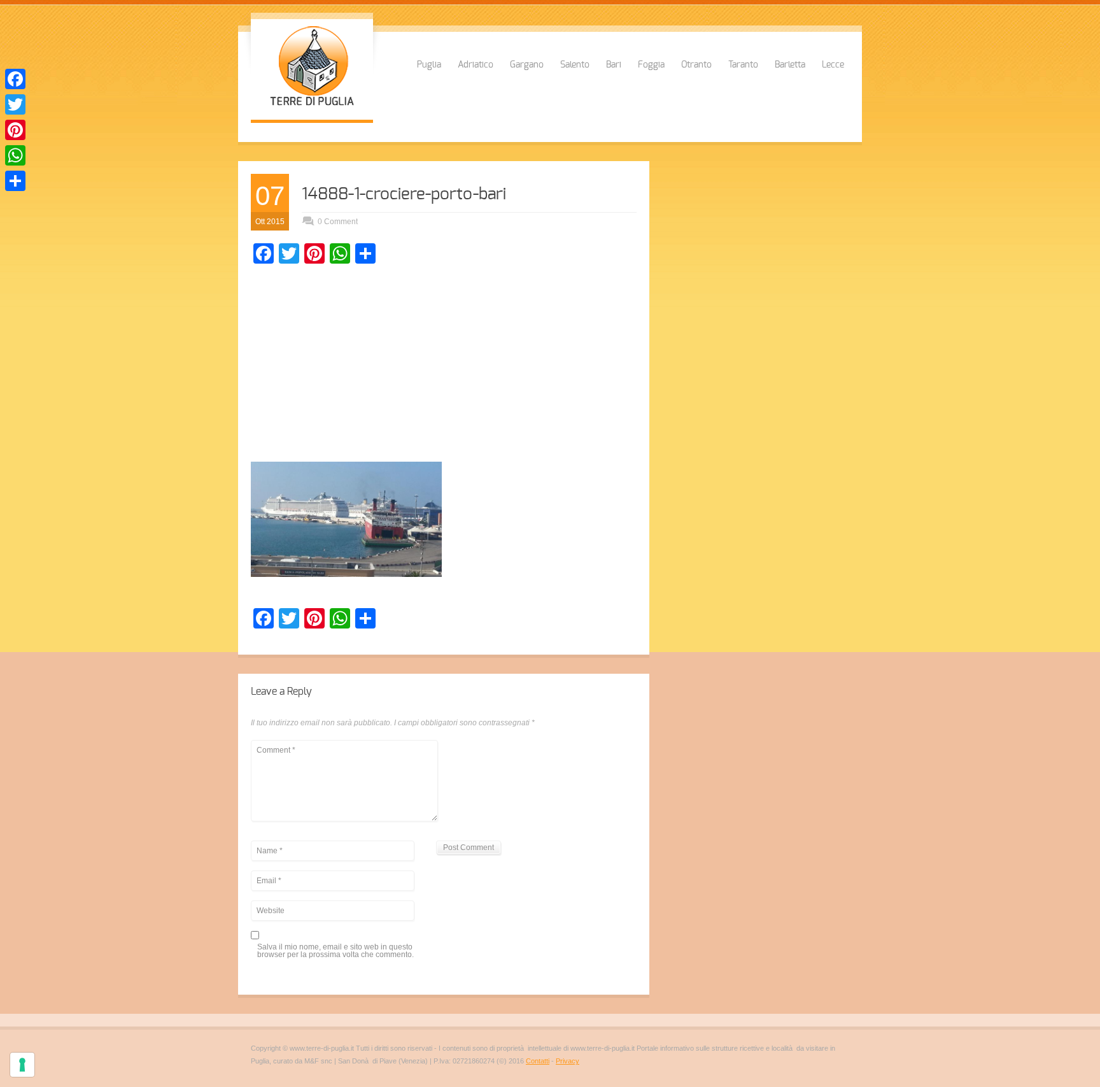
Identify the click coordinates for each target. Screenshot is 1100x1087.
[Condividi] (15, 181)
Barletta (790, 64)
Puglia (429, 64)
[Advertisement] (444, 366)
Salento (574, 64)
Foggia (651, 64)
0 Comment (338, 221)
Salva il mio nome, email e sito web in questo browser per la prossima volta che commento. (335, 951)
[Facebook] (15, 79)
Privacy (567, 1061)
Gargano (527, 64)
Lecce (833, 64)
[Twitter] (15, 104)
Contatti (537, 1061)
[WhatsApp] (15, 155)
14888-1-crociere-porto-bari (404, 194)
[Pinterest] (15, 130)
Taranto (743, 64)
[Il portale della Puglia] (312, 107)
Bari (613, 64)
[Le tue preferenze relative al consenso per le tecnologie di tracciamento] (22, 1065)
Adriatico (475, 64)
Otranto (696, 64)
